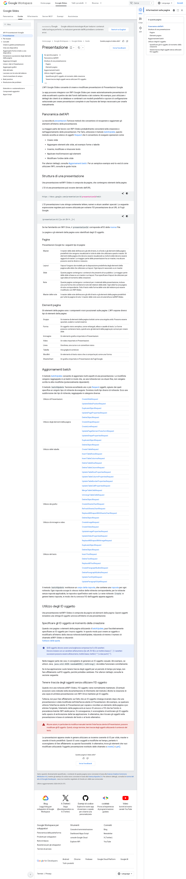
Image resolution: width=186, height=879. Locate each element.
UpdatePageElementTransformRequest (98, 431)
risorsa (113, 227)
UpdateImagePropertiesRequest (95, 531)
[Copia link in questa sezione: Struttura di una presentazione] (86, 176)
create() (110, 746)
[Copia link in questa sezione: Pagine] (52, 239)
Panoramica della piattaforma (49, 833)
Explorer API (75, 842)
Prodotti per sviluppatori (46, 837)
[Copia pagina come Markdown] (79, 47)
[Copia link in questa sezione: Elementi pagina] (63, 305)
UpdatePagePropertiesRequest (94, 413)
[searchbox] (17, 24)
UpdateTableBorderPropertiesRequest (97, 481)
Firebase (89, 859)
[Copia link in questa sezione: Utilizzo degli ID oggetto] (77, 606)
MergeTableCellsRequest (92, 490)
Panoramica (8, 16)
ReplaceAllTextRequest (91, 563)
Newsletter (108, 833)
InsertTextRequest (89, 554)
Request (78, 135)
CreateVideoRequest (90, 527)
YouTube (107, 842)
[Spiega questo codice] (123, 193)
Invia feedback (119, 48)
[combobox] (141, 3)
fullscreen (177, 10)
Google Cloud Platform (106, 859)
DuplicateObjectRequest (91, 408)
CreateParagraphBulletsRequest (95, 568)
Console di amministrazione (81, 829)
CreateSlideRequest (90, 399)
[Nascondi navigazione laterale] (30, 874)
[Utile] (123, 41)
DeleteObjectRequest (90, 417)
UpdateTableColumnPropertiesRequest (97, 477)
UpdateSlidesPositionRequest (94, 404)
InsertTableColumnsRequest (93, 458)
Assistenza (73, 16)
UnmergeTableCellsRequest (93, 495)
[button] (16, 38)
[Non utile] (127, 41)
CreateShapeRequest (90, 422)
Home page (45, 3)
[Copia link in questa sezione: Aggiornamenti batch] (73, 369)
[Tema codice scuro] (127, 193)
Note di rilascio (43, 841)
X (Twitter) (108, 838)
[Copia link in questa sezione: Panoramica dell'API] (71, 114)
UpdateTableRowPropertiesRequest (96, 472)
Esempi (60, 16)
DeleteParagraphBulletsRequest (95, 572)
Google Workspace (61, 41)
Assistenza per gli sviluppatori (49, 845)
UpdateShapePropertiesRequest (95, 436)
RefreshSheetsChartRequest (93, 509)
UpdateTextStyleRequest (92, 577)
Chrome (77, 859)
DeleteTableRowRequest (92, 463)
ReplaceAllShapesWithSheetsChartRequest (99, 513)
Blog (105, 829)
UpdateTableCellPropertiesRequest (96, 486)
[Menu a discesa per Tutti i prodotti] (87, 3)
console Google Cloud (78, 838)
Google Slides (61, 3)
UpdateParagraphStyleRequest (94, 582)
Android (66, 859)
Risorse (95, 3)
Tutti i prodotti (78, 3)
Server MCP (47, 16)
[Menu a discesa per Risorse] (102, 3)
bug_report (173, 10)
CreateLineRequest (89, 426)
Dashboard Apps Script (79, 833)
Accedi (180, 3)
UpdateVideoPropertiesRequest (94, 536)
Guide (20, 16)
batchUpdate (109, 132)
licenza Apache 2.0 (95, 777)
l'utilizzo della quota (51, 641)
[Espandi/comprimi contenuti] (59, 55)
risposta (115, 587)
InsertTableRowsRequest (92, 454)
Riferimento (32, 16)
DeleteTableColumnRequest (93, 468)
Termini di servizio (44, 849)
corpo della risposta (86, 587)
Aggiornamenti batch (78, 163)
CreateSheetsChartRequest (93, 504)
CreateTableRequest (90, 449)
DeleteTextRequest (89, 559)
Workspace (25, 3)
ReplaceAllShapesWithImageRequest (97, 541)
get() (118, 746)
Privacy (48, 874)
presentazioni (60, 121)
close (181, 10)
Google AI (124, 859)
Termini (40, 874)
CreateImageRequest (90, 522)
